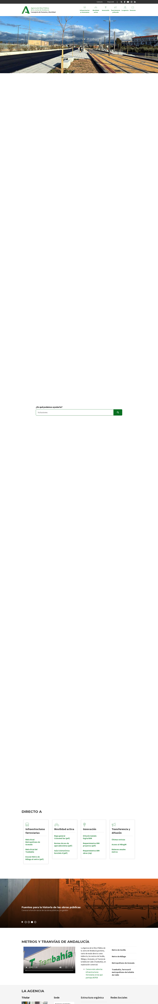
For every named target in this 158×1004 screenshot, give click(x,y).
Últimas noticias (118, 839)
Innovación (89, 829)
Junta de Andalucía (26, 10)
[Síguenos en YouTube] (128, 2)
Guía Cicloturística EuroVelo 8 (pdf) (61, 851)
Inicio (50, 10)
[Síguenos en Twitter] (121, 2)
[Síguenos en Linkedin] (135, 2)
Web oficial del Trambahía (31, 850)
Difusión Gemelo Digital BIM (90, 837)
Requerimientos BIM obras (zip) (91, 851)
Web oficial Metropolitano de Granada (32, 842)
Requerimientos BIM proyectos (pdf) (91, 844)
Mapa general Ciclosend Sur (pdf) (62, 837)
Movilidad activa (64, 829)
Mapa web (110, 2)
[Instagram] (131, 2)
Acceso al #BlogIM (119, 844)
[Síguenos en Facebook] (124, 2)
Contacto (99, 2)
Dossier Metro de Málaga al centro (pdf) (34, 858)
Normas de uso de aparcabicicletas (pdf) (63, 844)
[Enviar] (117, 412)
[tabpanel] (36, 842)
